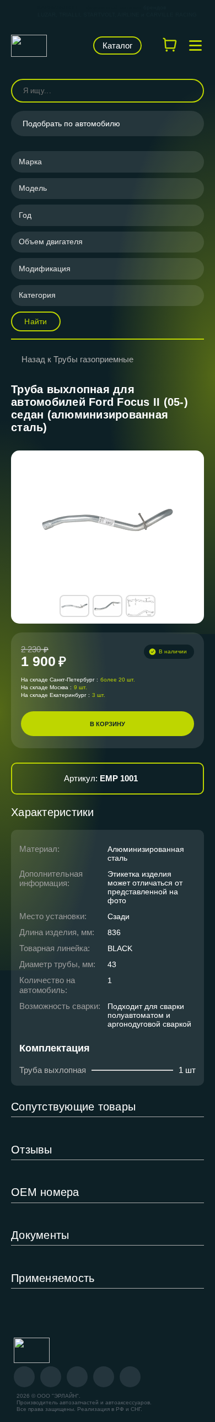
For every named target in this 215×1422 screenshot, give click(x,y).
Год (25, 215)
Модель (33, 188)
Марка (30, 161)
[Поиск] (191, 91)
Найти (35, 321)
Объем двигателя (51, 241)
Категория (37, 295)
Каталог (117, 45)
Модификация (45, 268)
